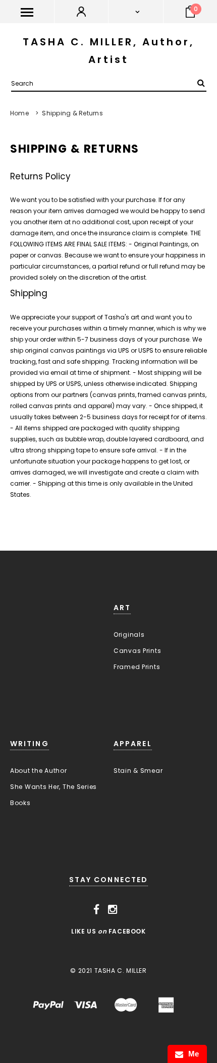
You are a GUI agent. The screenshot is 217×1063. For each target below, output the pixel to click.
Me (191, 1053)
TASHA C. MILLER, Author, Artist (108, 51)
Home (19, 113)
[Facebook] (96, 909)
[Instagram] (113, 909)
